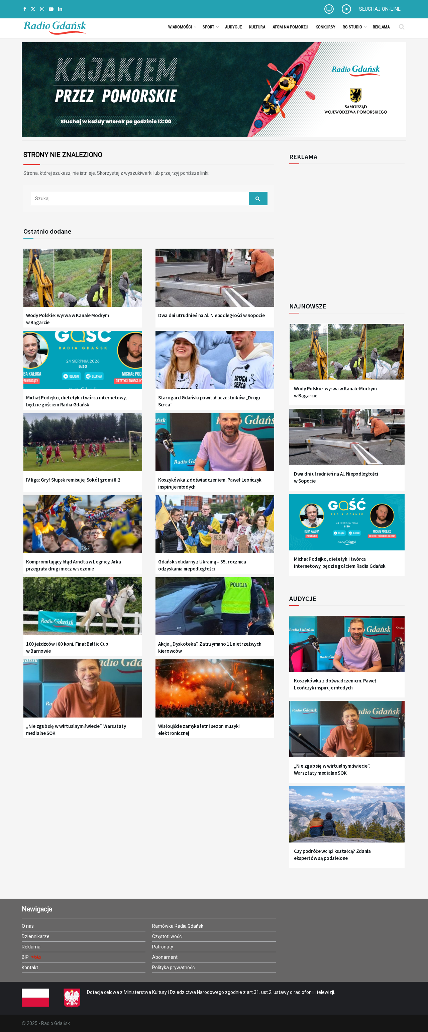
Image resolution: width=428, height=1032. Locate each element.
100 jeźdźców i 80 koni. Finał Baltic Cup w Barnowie (67, 647)
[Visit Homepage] (54, 27)
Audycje (233, 26)
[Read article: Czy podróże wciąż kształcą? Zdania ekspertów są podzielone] (347, 818)
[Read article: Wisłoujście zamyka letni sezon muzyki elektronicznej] (214, 692)
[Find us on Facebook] (24, 9)
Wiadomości (180, 26)
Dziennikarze (35, 936)
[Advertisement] (344, 229)
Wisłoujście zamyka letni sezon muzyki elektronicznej (199, 729)
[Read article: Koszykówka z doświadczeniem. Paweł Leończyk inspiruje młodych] (214, 446)
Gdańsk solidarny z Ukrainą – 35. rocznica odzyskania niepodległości (202, 565)
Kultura (257, 26)
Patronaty (162, 946)
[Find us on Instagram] (42, 9)
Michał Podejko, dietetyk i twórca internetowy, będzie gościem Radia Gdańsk (76, 401)
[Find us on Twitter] (33, 9)
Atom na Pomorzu (290, 26)
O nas (28, 926)
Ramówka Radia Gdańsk (177, 926)
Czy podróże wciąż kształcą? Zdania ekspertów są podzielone (332, 854)
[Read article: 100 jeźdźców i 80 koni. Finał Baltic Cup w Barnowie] (82, 610)
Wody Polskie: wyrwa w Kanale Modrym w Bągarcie (67, 319)
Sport (208, 26)
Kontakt (30, 967)
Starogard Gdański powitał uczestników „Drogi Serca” (209, 401)
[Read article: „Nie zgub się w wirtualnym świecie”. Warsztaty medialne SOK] (82, 692)
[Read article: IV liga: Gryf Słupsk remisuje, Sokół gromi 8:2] (82, 446)
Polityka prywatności (174, 967)
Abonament (165, 957)
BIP (26, 957)
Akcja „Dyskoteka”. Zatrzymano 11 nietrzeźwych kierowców (209, 647)
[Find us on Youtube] (51, 9)
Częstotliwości (167, 936)
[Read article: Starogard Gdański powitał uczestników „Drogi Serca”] (214, 364)
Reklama (381, 26)
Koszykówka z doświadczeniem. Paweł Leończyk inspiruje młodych (209, 483)
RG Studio (352, 26)
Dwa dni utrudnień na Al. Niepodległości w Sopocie (211, 315)
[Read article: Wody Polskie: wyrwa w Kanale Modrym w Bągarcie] (82, 282)
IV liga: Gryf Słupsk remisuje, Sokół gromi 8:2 (73, 480)
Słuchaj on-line (380, 9)
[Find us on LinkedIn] (60, 9)
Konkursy (325, 26)
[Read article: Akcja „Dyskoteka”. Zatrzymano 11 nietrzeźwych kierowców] (214, 610)
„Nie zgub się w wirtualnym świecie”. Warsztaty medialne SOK (76, 729)
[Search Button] (402, 26)
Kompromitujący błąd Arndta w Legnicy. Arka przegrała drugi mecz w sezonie (73, 565)
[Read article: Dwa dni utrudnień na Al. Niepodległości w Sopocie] (214, 282)
